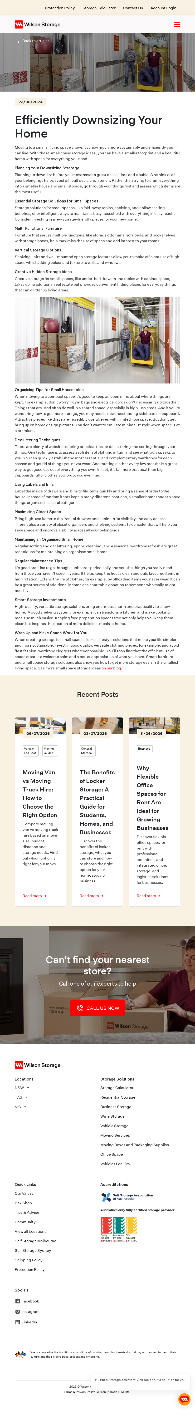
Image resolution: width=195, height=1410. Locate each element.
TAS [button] (18, 1097)
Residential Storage (117, 1097)
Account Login (163, 8)
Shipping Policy (29, 1260)
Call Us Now (103, 1008)
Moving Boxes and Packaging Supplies (134, 1145)
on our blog (111, 668)
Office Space (111, 1154)
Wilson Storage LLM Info (113, 1392)
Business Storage (115, 1107)
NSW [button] (19, 1088)
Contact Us (133, 8)
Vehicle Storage (114, 1126)
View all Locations (30, 1231)
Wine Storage (112, 1116)
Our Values (24, 1193)
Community (25, 1222)
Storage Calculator (99, 8)
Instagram (30, 1311)
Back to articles (35, 41)
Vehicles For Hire (115, 1164)
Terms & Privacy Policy (79, 1392)
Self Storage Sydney (33, 1250)
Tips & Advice (27, 1212)
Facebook (30, 1301)
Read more (32, 896)
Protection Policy (60, 8)
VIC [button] (18, 1107)
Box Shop (23, 1203)
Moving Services (115, 1135)
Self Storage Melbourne (35, 1241)
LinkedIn (29, 1322)
